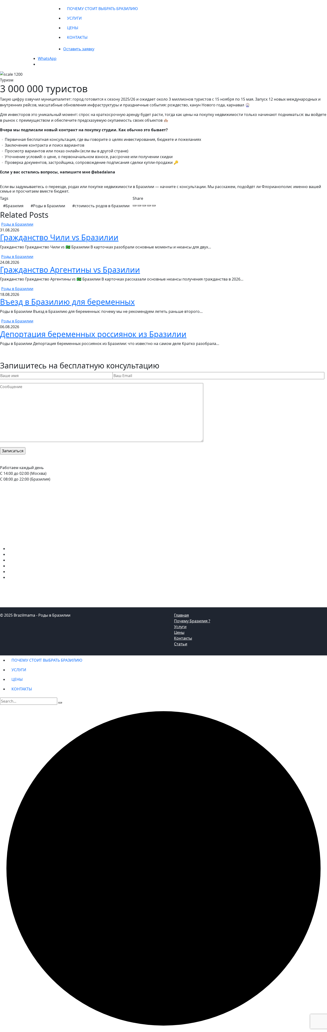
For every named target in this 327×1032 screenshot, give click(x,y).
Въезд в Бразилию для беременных (67, 302)
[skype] (154, 205)
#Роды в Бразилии (48, 205)
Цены (179, 632)
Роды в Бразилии (17, 224)
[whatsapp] (144, 205)
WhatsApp (47, 58)
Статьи (180, 644)
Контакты (183, 638)
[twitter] (139, 205)
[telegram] (149, 205)
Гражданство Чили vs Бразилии (59, 237)
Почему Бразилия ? (192, 621)
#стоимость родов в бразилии (101, 205)
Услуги (180, 626)
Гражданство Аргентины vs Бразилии (70, 269)
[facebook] (134, 205)
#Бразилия (13, 205)
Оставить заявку (78, 49)
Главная (181, 615)
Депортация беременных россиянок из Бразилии (93, 334)
